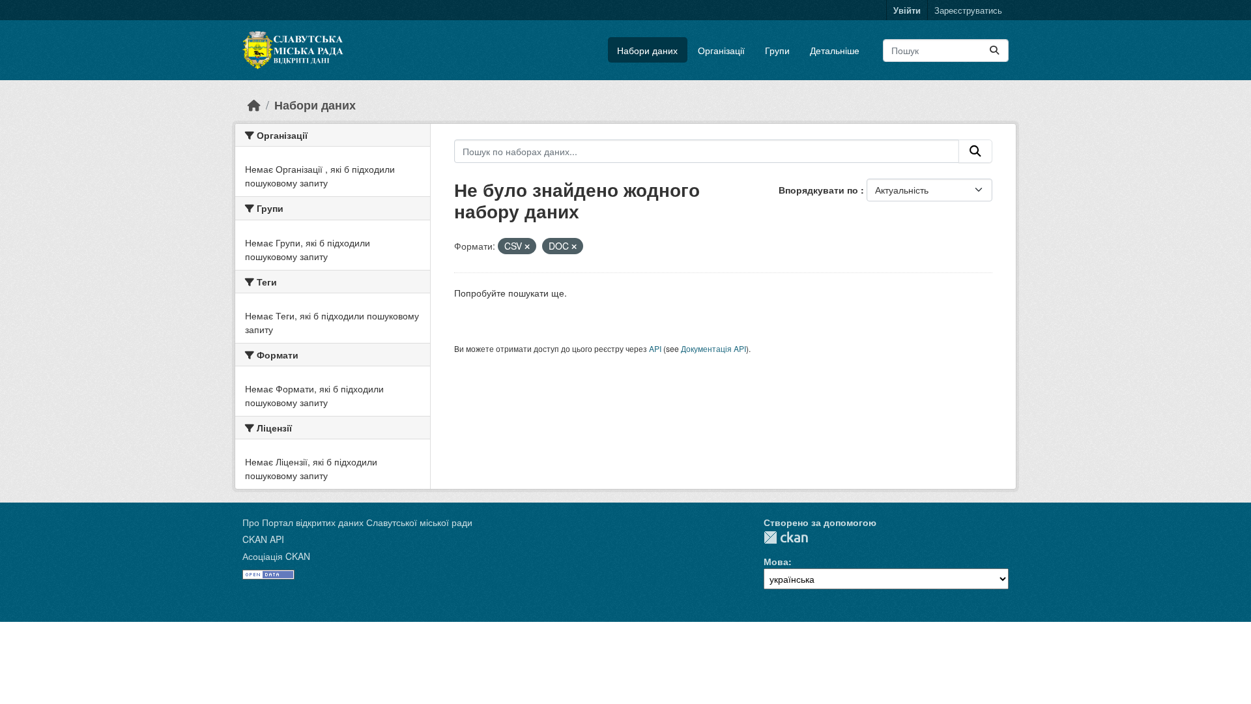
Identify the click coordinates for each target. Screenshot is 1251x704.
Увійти (907, 10)
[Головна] (254, 104)
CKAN (786, 537)
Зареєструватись (968, 10)
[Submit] (994, 50)
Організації (721, 50)
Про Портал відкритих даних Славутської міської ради (357, 522)
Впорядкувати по (820, 189)
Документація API (713, 348)
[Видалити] (527, 246)
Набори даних (647, 50)
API (655, 348)
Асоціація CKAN (276, 556)
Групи (777, 50)
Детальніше (834, 50)
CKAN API (263, 539)
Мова (776, 561)
